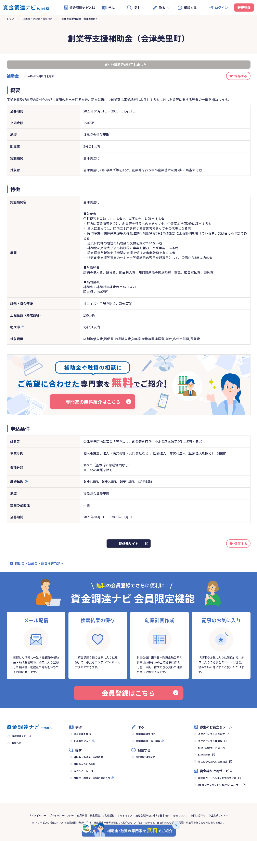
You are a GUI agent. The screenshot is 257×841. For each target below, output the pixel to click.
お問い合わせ (198, 815)
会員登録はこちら (128, 693)
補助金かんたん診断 (85, 764)
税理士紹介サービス (209, 747)
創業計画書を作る (145, 734)
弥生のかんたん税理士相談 (212, 761)
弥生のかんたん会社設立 (211, 734)
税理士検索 (204, 754)
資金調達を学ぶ (82, 734)
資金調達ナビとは (82, 7)
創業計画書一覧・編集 (148, 741)
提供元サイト (128, 543)
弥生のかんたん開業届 (210, 741)
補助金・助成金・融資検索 (37, 18)
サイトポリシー (37, 815)
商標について (180, 815)
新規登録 (243, 7)
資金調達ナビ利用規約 (102, 815)
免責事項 (82, 815)
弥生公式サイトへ (218, 815)
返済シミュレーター (85, 771)
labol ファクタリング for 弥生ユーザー (219, 784)
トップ (10, 18)
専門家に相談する (145, 757)
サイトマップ (125, 815)
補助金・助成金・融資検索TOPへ (39, 563)
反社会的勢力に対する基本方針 (153, 815)
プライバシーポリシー (61, 815)
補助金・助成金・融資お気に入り (92, 778)
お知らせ (16, 743)
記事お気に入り (82, 741)
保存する (240, 75)
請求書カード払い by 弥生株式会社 (217, 778)
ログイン (221, 7)
